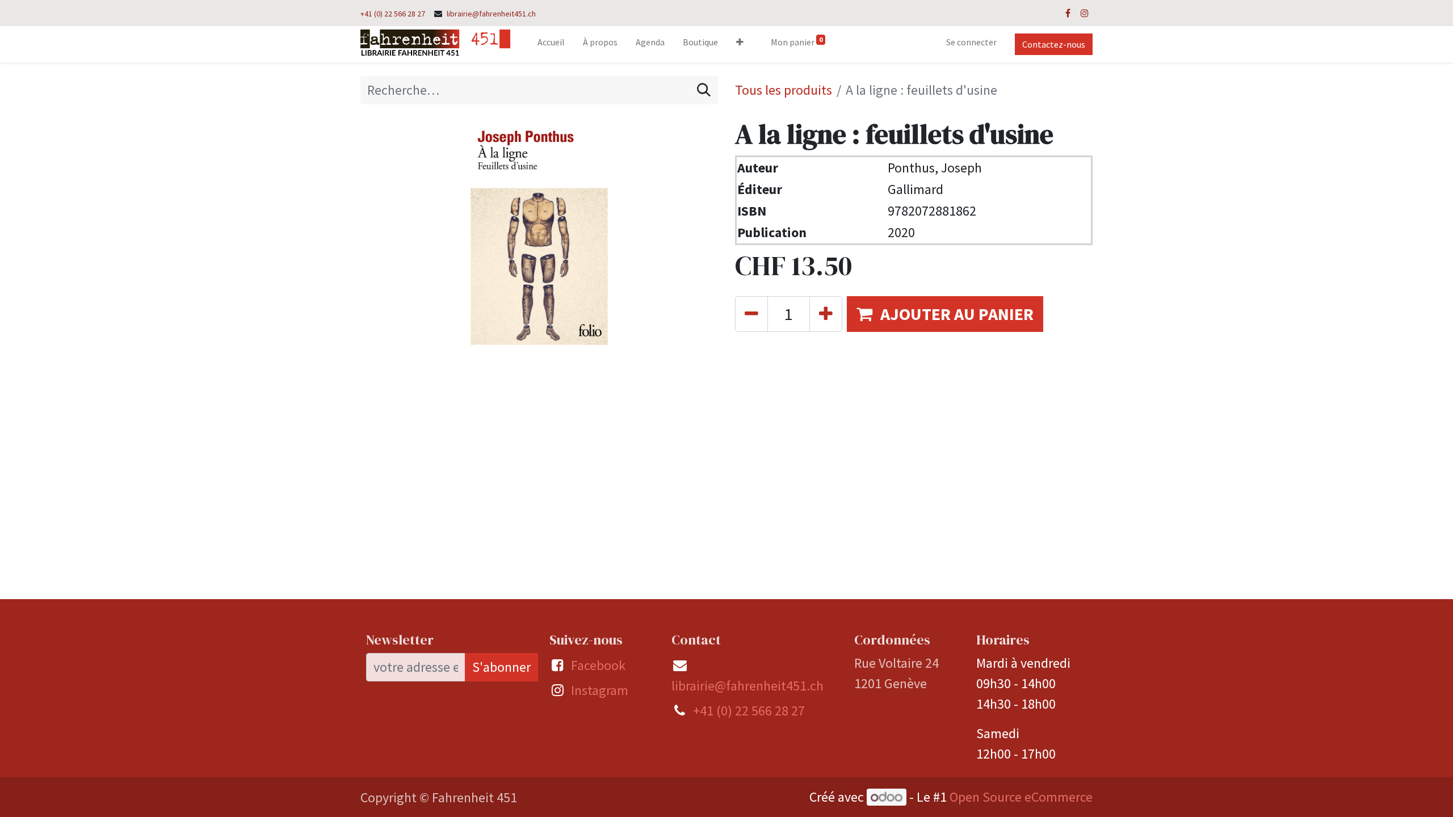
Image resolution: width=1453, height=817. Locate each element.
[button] (740, 44)
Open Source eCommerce (1021, 797)
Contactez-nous (1053, 44)
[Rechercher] (704, 90)
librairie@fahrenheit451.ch (491, 14)
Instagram (599, 690)
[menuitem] (551, 44)
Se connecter (971, 42)
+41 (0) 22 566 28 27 (392, 14)
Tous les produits (783, 90)
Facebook (598, 665)
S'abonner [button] (501, 667)
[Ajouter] (825, 314)
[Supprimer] (751, 314)
